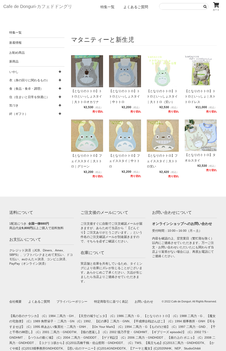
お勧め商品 (17, 52)
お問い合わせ (144, 301)
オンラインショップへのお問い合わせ (182, 224)
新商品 (14, 61)
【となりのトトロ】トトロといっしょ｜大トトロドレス (200, 96)
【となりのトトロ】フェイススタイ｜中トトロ (124, 161)
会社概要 (15, 301)
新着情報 (15, 42)
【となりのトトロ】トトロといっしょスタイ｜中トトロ (124, 96)
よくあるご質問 (135, 7)
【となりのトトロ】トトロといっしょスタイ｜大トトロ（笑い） (162, 96)
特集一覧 (107, 7)
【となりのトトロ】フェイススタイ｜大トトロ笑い (162, 161)
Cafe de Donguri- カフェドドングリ (37, 6)
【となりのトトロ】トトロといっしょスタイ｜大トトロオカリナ (86, 96)
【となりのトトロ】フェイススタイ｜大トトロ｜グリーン (86, 161)
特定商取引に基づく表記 (111, 301)
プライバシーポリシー (71, 301)
